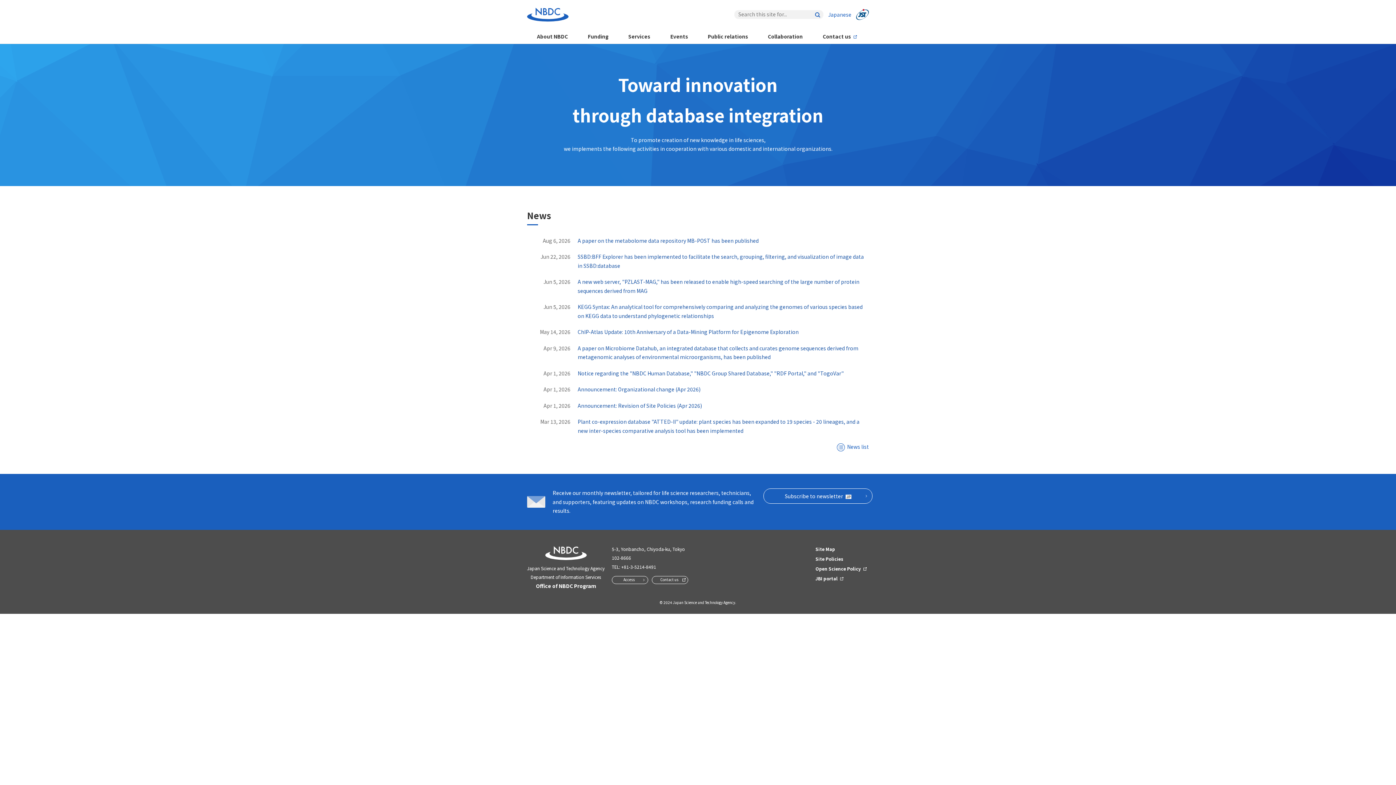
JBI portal (826, 578)
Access (629, 579)
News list (858, 446)
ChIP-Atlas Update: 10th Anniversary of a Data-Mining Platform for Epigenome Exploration (688, 331)
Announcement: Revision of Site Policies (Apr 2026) (640, 405)
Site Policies (829, 559)
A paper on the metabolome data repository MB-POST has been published (668, 240)
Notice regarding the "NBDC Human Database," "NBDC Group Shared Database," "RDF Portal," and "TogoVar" (711, 373)
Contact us (837, 36)
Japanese (839, 14)
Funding (598, 36)
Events (679, 36)
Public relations (728, 36)
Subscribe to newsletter (814, 496)
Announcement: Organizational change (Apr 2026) (639, 389)
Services (639, 36)
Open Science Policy (838, 568)
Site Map (825, 549)
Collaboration (785, 36)
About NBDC (552, 36)
